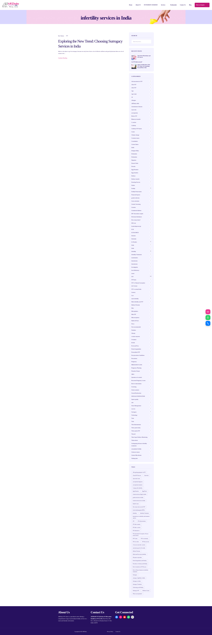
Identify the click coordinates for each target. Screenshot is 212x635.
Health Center (136, 503)
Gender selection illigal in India (139, 494)
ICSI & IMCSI (134, 232)
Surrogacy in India (137, 581)
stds (132, 402)
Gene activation (135, 201)
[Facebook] (116, 617)
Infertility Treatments (136, 254)
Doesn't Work (134, 163)
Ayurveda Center (136, 478)
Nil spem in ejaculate (137, 557)
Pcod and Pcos (135, 346)
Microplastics (134, 311)
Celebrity (133, 125)
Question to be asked (136, 377)
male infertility (135, 298)
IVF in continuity (144, 538)
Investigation (134, 267)
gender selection (135, 198)
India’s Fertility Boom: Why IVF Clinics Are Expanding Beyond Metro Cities (143, 66)
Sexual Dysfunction (136, 393)
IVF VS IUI (134, 286)
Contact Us (183, 5)
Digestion (133, 160)
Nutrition (133, 330)
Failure (133, 185)
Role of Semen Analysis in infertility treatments (140, 570)
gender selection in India (138, 497)
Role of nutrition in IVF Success (139, 566)
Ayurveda (133, 109)
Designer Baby (135, 150)
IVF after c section (136, 527)
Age (132, 91)
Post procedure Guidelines (137, 355)
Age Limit (133, 94)
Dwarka (133, 166)
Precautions (134, 358)
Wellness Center (145, 590)
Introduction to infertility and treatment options (141, 517)
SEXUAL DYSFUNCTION (138, 396)
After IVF (133, 84)
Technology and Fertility (138, 587)
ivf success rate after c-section (139, 544)
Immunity (133, 239)
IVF (67, 35)
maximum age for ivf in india (139, 548)
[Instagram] (120, 617)
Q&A (132, 374)
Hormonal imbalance (136, 216)
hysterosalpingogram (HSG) (139, 510)
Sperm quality (134, 399)
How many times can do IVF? (139, 507)
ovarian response (135, 336)
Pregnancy (134, 361)
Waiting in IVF (136, 590)
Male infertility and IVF (137, 301)
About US (138, 5)
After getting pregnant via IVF (139, 472)
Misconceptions (135, 317)
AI (132, 97)
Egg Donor (144, 491)
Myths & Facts (135, 320)
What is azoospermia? (137, 593)
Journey (133, 292)
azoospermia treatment (137, 484)
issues (132, 273)
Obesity (133, 333)
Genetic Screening (135, 204)
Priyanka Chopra (135, 371)
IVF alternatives (136, 530)
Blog (190, 5)
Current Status (134, 144)
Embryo (133, 176)
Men (132, 308)
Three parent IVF (135, 431)
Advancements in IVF (136, 81)
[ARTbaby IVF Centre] (10, 4)
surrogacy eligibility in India (139, 578)
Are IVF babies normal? (136, 62)
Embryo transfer (135, 179)
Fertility (133, 188)
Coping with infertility (137, 488)
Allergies (133, 100)
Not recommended (136, 327)
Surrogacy (133, 412)
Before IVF (134, 116)
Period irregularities (136, 349)
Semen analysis (135, 390)
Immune (133, 235)
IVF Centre (135, 538)
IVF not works (136, 541)
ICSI (132, 229)
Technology (134, 415)
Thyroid (133, 434)
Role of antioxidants (136, 383)
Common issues (135, 138)
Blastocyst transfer (135, 119)
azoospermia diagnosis (137, 481)
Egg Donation (134, 169)
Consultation (134, 141)
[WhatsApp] (128, 617)
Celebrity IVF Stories (136, 128)
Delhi (132, 147)
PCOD (133, 342)
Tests (132, 418)
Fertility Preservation (136, 191)
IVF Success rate (145, 541)
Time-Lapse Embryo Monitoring (139, 437)
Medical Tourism (135, 305)
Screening (133, 386)
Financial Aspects (135, 194)
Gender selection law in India (139, 500)
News (132, 324)
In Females (134, 242)
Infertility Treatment (144, 513)
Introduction (134, 261)
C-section (133, 122)
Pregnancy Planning (136, 368)
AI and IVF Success (137, 475)
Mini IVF (133, 314)
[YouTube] (124, 617)
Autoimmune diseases (136, 106)
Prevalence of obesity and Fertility (140, 563)
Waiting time (134, 458)
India (132, 245)
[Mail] (132, 617)
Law (132, 295)
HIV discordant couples (137, 213)
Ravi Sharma (61, 36)
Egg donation (134, 172)
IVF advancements (142, 521)
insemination (134, 257)
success (133, 408)
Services (163, 5)
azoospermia (134, 113)
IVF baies (133, 279)
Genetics (133, 207)
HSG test (133, 223)
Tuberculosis (134, 440)
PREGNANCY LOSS (136, 364)
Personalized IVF (135, 352)
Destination (134, 154)
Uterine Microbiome (136, 455)
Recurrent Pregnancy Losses (138, 380)
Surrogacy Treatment (137, 584)
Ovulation (133, 339)
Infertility (133, 251)
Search (149, 42)
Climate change (135, 135)
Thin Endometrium (136, 424)
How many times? (135, 220)
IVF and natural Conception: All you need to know (140, 534)
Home (130, 5)
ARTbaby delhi (135, 103)
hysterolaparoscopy (136, 226)
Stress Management (136, 405)
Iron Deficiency (135, 270)
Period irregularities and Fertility (140, 560)
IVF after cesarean (136, 524)
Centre (133, 131)
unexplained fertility (136, 449)
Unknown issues (135, 452)
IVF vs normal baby (136, 289)
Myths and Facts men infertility (139, 554)
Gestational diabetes (136, 210)
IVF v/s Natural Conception (138, 283)
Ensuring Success (135, 182)
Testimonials (173, 5)
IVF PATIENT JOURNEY (151, 5)
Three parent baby (135, 427)
